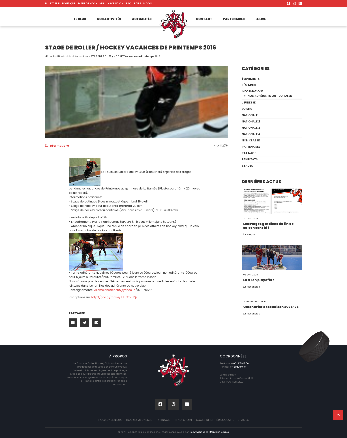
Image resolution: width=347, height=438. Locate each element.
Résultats (250, 159)
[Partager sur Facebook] (73, 322)
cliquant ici (240, 366)
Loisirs (247, 109)
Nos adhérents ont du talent (271, 96)
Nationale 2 (251, 121)
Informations (80, 56)
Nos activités (109, 19)
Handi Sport (183, 420)
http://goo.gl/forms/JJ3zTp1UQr (114, 297)
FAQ (128, 3)
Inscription (115, 3)
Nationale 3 (251, 128)
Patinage (249, 153)
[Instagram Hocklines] (294, 3)
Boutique (68, 3)
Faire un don (143, 3)
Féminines (249, 85)
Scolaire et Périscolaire (215, 420)
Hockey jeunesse (139, 420)
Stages (247, 166)
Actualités (142, 19)
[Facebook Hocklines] (288, 3)
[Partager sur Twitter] (84, 322)
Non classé (251, 140)
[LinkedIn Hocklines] (300, 3)
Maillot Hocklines (91, 3)
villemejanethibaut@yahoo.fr (114, 290)
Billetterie (52, 3)
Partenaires (234, 19)
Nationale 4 (251, 134)
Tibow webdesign (199, 431)
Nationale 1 (250, 115)
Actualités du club (60, 56)
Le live (261, 19)
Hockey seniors (110, 420)
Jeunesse (249, 102)
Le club (80, 19)
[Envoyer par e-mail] (96, 322)
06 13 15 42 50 (241, 363)
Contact (204, 19)
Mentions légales (219, 431)
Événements (251, 79)
